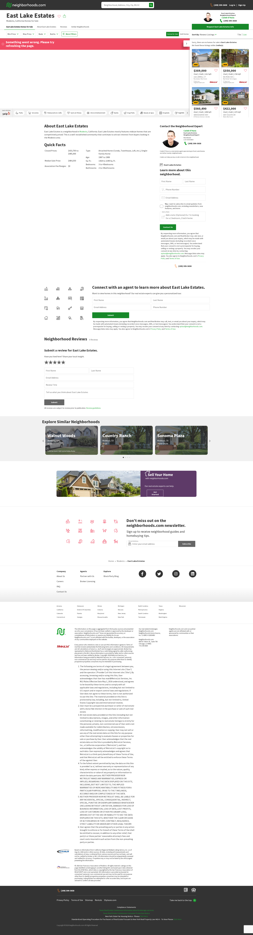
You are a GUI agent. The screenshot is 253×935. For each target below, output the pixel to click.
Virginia (161, 610)
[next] (217, 58)
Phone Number (172, 189)
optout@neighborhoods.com (172, 253)
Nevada (120, 610)
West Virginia (163, 617)
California (19, 21)
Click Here (144, 916)
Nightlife (181, 113)
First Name (166, 181)
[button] (186, 43)
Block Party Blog (111, 576)
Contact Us (62, 591)
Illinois (100, 606)
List (245, 34)
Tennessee (141, 617)
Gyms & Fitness (76, 113)
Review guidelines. (93, 408)
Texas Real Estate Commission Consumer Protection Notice (126, 913)
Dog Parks (131, 113)
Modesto (83, 131)
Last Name (190, 181)
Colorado (60, 613)
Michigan (121, 606)
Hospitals (166, 113)
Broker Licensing (87, 581)
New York (121, 617)
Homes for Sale (172, 34)
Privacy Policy (155, 329)
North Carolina (143, 606)
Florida (79, 613)
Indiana (100, 610)
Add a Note (165, 212)
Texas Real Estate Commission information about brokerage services (126, 910)
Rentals (98, 900)
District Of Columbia (84, 610)
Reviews (63, 27)
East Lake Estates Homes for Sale (19, 27)
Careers (60, 581)
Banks (116, 113)
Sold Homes (184, 34)
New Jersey (122, 613)
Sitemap (89, 900)
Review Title (51, 385)
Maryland (101, 613)
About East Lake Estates (46, 27)
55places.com (110, 900)
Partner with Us (87, 576)
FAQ (58, 586)
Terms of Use (174, 258)
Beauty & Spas (149, 113)
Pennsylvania (142, 610)
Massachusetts (103, 617)
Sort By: (195, 35)
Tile (239, 34)
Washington (163, 613)
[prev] (194, 58)
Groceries (35, 113)
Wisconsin (182, 606)
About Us (61, 576)
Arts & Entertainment (97, 113)
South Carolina (143, 613)
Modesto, (10, 21)
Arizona (59, 606)
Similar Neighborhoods (80, 27)
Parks (21, 113)
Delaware (80, 606)
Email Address (172, 198)
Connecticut (61, 617)
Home (111, 561)
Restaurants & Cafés (54, 113)
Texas (160, 606)
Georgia (79, 617)
